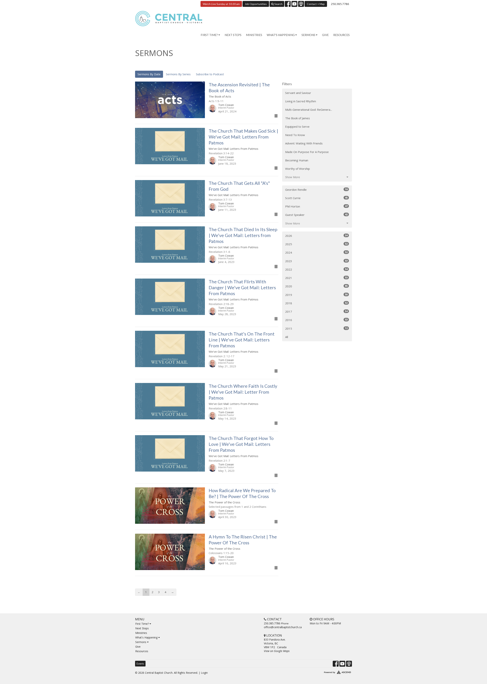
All (286, 337)
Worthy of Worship (297, 169)
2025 (316, 244)
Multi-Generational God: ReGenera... (308, 109)
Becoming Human (296, 160)
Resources (341, 35)
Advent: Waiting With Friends (304, 143)
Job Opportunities (256, 4)
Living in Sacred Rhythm (300, 101)
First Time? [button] (209, 35)
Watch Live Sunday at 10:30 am (221, 4)
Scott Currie (316, 198)
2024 (316, 252)
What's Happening (146, 637)
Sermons (141, 642)
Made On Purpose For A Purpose (307, 152)
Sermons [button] (309, 35)
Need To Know (295, 135)
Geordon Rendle (316, 189)
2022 (316, 269)
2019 (316, 295)
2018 (316, 303)
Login (204, 672)
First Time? (142, 624)
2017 (316, 311)
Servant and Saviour (298, 93)
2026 (316, 236)
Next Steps (233, 35)
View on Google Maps (277, 651)
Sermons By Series (178, 74)
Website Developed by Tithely (326, 671)
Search (278, 4)
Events (140, 663)
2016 (316, 320)
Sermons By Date (149, 74)
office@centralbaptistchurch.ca (283, 627)
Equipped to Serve (297, 126)
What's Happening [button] (281, 35)
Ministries (254, 35)
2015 (316, 328)
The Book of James (297, 118)
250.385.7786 (340, 4)
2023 (316, 261)
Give (325, 35)
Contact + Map (316, 4)
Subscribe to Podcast (210, 74)
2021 (316, 278)
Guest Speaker (316, 215)
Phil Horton (316, 206)
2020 (316, 286)
